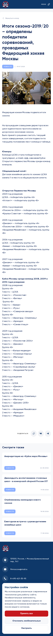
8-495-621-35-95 (18, 578)
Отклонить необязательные (27, 621)
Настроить (26, 628)
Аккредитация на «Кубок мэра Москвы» (26, 456)
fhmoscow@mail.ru (18, 569)
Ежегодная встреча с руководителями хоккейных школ (25, 523)
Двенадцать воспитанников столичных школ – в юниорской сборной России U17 (26, 480)
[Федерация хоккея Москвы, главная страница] (5, 4)
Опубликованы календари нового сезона (22, 501)
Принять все (26, 613)
